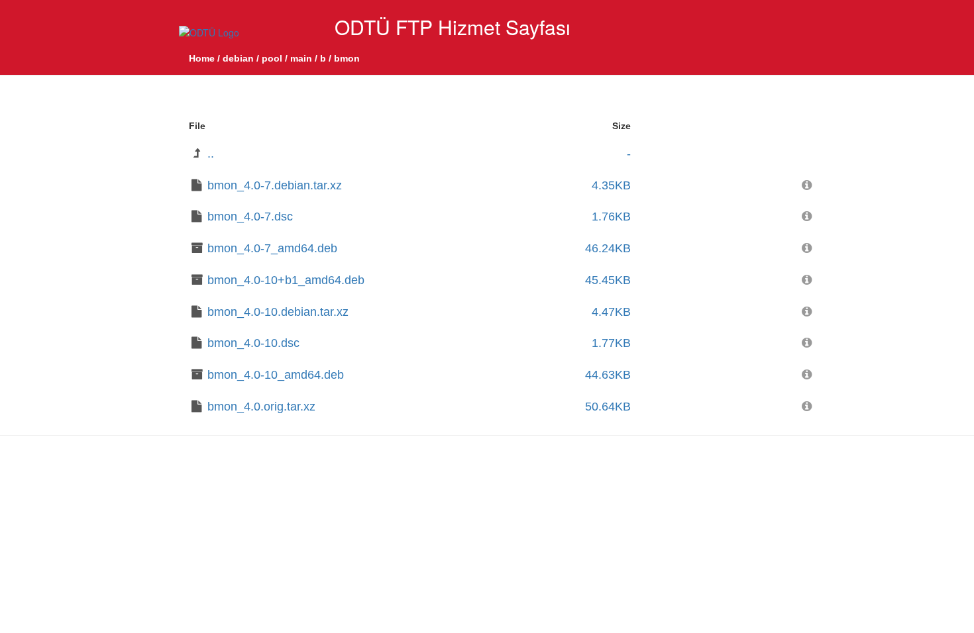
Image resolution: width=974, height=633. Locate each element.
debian (238, 58)
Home (202, 58)
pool (272, 58)
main (301, 58)
